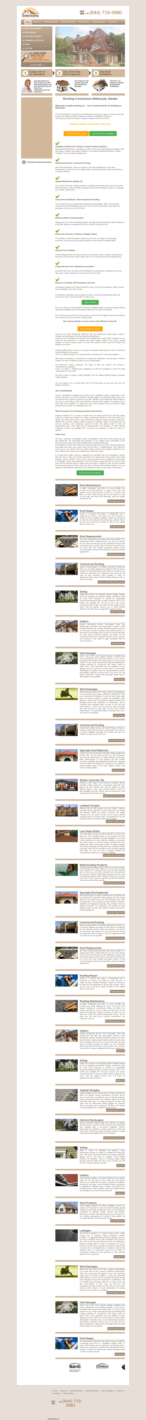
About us (37, 22)
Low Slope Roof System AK (114, 855)
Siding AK (120, 1081)
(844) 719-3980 (105, 12)
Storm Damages (99, 22)
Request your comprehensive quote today (96, 169)
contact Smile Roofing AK (103, 295)
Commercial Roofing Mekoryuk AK (111, 582)
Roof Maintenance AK (116, 501)
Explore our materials (116, 188)
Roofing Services (51, 22)
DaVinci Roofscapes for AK (114, 1138)
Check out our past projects (74, 241)
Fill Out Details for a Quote (76, 134)
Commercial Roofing (34, 40)
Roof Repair (30, 32)
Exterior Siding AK (117, 612)
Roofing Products (68, 22)
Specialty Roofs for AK (115, 913)
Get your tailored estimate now (75, 153)
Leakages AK (119, 1257)
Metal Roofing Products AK (114, 883)
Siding (27, 44)
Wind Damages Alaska (115, 1293)
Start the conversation (72, 224)
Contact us (113, 22)
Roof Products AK (117, 1221)
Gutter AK (120, 1051)
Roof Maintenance (33, 28)
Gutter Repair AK (118, 643)
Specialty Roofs (118, 770)
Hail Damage (119, 679)
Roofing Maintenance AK (115, 1021)
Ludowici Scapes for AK (115, 821)
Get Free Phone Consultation (103, 134)
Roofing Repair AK (117, 527)
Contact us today (87, 118)
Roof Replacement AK (116, 554)
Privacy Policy (68, 1393)
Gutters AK (120, 1193)
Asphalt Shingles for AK (115, 1110)
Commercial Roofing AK (115, 938)
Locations (56, 1393)
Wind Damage (119, 715)
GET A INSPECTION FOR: (37, 59)
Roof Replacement (33, 36)
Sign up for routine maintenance (66, 273)
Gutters (28, 48)
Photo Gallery (84, 22)
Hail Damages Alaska (116, 1329)
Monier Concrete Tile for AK (114, 796)
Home (28, 22)
